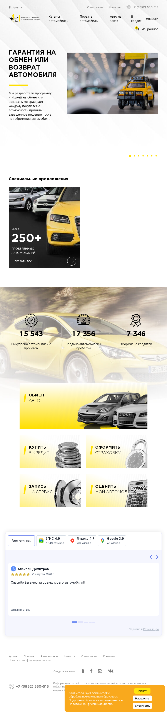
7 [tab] (157, 157)
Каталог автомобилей (58, 18)
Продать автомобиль (89, 18)
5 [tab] (148, 157)
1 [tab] (131, 157)
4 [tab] (144, 157)
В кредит (136, 18)
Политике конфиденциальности (90, 704)
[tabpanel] (83, 83)
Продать (29, 656)
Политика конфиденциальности (30, 660)
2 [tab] (135, 157)
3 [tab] (140, 157)
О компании (95, 7)
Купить (13, 656)
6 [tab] (153, 157)
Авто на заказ (116, 18)
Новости (152, 19)
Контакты (115, 7)
